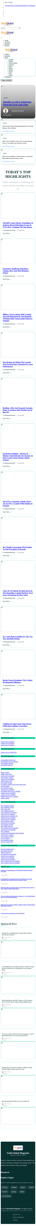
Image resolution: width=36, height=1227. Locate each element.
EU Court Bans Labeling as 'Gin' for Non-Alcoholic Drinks (18, 638)
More (6, 58)
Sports (10, 71)
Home (6, 40)
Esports (7, 45)
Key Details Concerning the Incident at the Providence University (17, 548)
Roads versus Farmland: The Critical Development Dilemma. (17, 681)
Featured (7, 56)
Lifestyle (11, 65)
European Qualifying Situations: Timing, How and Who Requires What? (16, 271)
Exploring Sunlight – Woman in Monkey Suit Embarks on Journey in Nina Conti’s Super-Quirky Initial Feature (18, 457)
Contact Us (8, 77)
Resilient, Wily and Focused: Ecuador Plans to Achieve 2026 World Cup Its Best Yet (18, 410)
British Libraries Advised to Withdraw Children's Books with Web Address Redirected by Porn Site (17, 1068)
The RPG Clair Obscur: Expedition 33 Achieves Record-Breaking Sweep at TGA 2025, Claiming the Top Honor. (18, 225)
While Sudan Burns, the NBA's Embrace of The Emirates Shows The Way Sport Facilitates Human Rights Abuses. (17, 888)
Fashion (7, 54)
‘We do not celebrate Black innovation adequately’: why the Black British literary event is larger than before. (18, 1034)
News (10, 66)
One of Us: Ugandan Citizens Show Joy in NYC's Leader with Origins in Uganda (18, 503)
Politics (11, 70)
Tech (10, 73)
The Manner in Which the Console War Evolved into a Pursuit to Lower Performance (18, 364)
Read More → (7, 233)
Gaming (11, 59)
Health (11, 61)
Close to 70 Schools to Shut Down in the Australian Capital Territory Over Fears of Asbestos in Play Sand (18, 593)
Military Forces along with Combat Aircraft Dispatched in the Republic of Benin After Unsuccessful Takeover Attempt (17, 317)
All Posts (7, 42)
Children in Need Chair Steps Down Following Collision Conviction (17, 725)
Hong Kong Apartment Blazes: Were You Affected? (13, 913)
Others (11, 68)
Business (7, 44)
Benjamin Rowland (18, 111)
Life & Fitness (13, 63)
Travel (10, 75)
